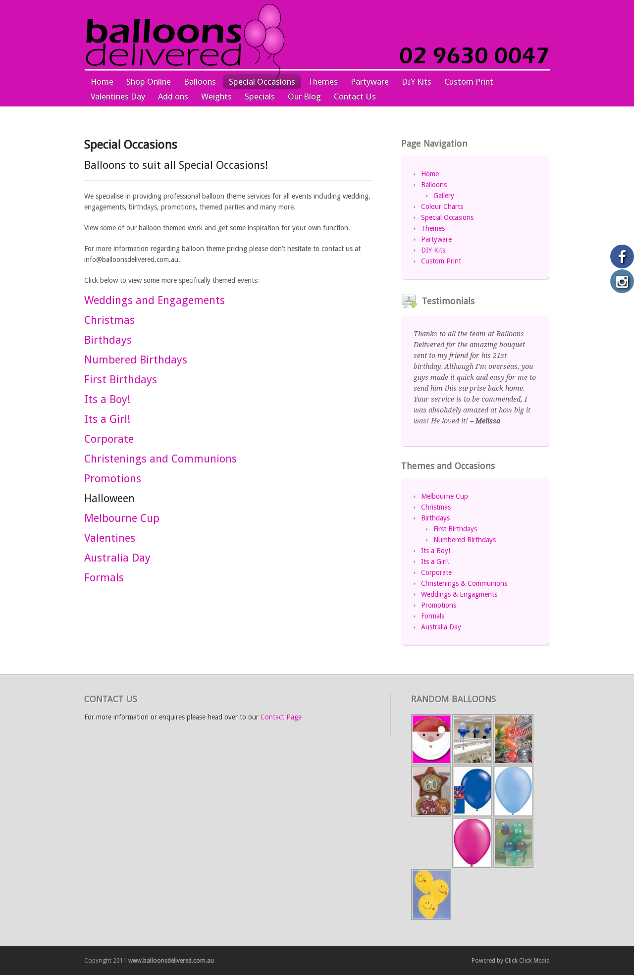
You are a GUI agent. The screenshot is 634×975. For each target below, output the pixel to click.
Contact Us (355, 97)
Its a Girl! (107, 419)
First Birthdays (120, 379)
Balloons (200, 82)
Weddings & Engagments (459, 594)
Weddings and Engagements (154, 300)
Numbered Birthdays (135, 360)
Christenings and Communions (160, 459)
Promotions (112, 478)
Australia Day (117, 558)
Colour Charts (442, 206)
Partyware (370, 82)
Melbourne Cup (121, 518)
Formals (104, 577)
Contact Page (281, 717)
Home (102, 82)
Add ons (173, 97)
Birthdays (108, 340)
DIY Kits (416, 82)
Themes (323, 82)
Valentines (109, 538)
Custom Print (468, 82)
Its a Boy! (107, 399)
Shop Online (148, 82)
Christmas (109, 320)
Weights (216, 97)
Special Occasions (262, 82)
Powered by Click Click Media (511, 960)
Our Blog (304, 97)
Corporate (109, 439)
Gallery (443, 196)
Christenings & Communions (464, 583)
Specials (260, 97)
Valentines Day (118, 97)
